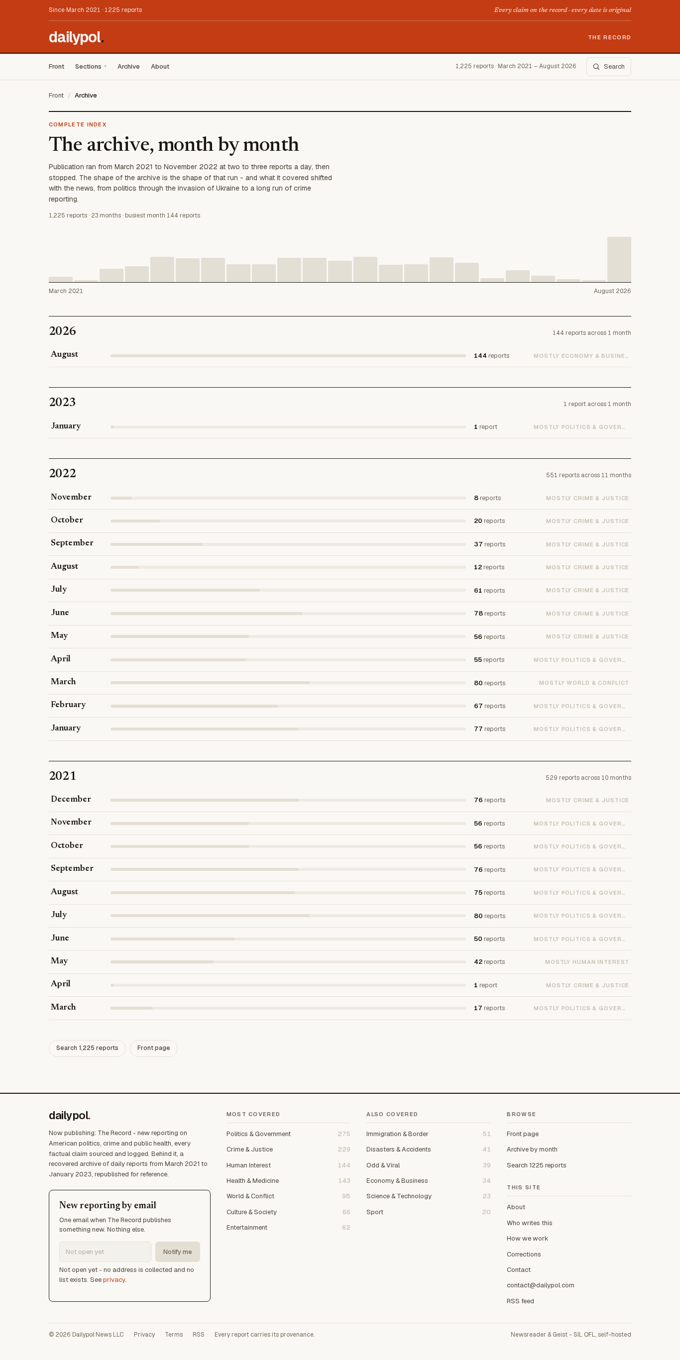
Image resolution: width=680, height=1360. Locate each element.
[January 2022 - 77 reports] (315, 270)
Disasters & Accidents (428, 1149)
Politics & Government (289, 1134)
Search (614, 67)
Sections (88, 66)
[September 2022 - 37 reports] (518, 276)
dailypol (76, 37)
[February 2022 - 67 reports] (340, 271)
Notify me (177, 1252)
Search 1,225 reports (87, 1048)
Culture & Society (289, 1212)
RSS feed (520, 1301)
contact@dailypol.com (540, 1285)
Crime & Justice (289, 1149)
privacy (114, 1279)
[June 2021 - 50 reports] (137, 274)
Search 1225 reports (537, 1165)
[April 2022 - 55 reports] (391, 273)
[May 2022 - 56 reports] (416, 273)
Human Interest (289, 1165)
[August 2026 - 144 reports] (619, 259)
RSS (199, 1335)
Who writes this (530, 1223)
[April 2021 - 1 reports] (86, 281)
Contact (519, 1269)
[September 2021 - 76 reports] (213, 270)
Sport (428, 1212)
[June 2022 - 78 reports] (441, 269)
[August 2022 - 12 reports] (492, 280)
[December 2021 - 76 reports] (289, 270)
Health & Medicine (289, 1180)
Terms (174, 1335)
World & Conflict (289, 1196)
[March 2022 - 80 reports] (365, 269)
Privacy (144, 1335)
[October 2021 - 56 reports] (238, 273)
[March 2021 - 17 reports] (61, 279)
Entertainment (289, 1227)
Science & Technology (428, 1196)
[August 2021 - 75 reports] (188, 270)
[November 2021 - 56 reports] (264, 273)
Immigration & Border (428, 1134)
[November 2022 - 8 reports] (568, 280)
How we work (528, 1238)
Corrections (524, 1254)
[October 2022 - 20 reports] (543, 279)
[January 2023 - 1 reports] (594, 281)
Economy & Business (428, 1180)
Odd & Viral (428, 1165)
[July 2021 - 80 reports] (162, 269)
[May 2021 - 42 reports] (111, 275)
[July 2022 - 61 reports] (467, 272)
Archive (128, 66)
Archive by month (532, 1149)
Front (56, 66)
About (160, 66)
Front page (153, 1048)
